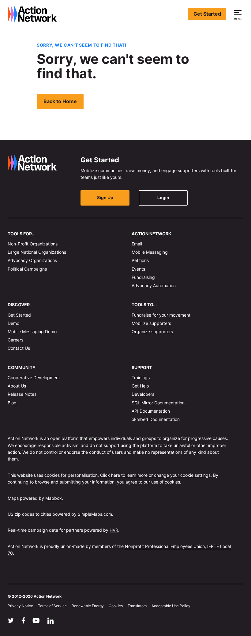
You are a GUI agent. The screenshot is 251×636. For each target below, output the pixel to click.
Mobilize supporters (151, 323)
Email (137, 243)
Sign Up (105, 197)
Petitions (140, 260)
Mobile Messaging (150, 252)
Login (163, 197)
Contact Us (19, 348)
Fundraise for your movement (161, 314)
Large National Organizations (37, 252)
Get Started (207, 14)
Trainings (141, 377)
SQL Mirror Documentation (158, 402)
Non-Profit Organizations (33, 243)
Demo (13, 323)
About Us (17, 385)
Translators (137, 605)
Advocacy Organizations (32, 260)
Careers (15, 339)
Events (138, 268)
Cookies (116, 605)
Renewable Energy (88, 605)
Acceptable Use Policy (171, 605)
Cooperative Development (34, 377)
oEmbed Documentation (156, 419)
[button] (238, 14)
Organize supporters (152, 331)
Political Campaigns (27, 268)
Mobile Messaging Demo (32, 331)
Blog (12, 402)
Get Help (140, 385)
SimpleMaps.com (95, 514)
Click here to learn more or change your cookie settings (155, 475)
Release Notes (22, 394)
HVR (114, 530)
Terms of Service (52, 605)
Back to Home (60, 101)
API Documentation (151, 411)
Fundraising (143, 277)
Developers (143, 394)
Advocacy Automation (154, 285)
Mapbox (53, 497)
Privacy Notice (20, 605)
